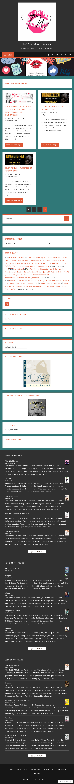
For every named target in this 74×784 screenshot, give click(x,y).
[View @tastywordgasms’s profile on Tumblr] (7, 304)
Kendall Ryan (10, 498)
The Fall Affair (12, 531)
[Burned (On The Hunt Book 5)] (67, 687)
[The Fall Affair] (67, 535)
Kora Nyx (9, 516)
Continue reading (13, 145)
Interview (62, 769)
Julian (8, 478)
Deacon (8, 628)
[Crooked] (67, 722)
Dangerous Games (12, 610)
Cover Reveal (22, 769)
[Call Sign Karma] (67, 572)
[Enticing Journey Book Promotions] (37, 415)
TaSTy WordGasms (37, 44)
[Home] (48, 55)
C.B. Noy (9, 685)
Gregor (8, 575)
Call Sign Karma (12, 568)
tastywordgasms (11, 121)
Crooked (8, 718)
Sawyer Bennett (11, 481)
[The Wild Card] (67, 500)
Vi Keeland (10, 533)
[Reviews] (70, 55)
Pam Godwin (10, 737)
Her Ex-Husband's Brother (17, 513)
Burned (8, 683)
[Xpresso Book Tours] (37, 386)
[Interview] (66, 55)
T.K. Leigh (10, 613)
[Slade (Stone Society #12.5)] (67, 597)
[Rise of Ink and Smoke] (67, 739)
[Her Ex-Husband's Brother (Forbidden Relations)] (67, 517)
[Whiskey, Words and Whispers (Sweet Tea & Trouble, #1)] (67, 704)
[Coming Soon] (57, 55)
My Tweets (9, 319)
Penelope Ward (11, 463)
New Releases (49, 769)
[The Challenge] (67, 465)
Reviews (37, 773)
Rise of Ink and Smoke (15, 735)
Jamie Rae (9, 570)
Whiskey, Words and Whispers (18, 700)
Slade (7, 593)
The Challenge (11, 461)
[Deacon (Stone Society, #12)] (67, 632)
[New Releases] (61, 55)
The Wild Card (11, 496)
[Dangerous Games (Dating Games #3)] (67, 614)
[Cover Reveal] (53, 55)
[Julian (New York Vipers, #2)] (67, 482)
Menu (10, 55)
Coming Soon (35, 769)
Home (11, 769)
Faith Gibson (10, 578)
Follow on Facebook (14, 329)
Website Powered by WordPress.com (36, 780)
